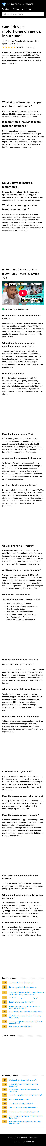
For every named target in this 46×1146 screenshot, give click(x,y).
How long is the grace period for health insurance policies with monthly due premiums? (26, 993)
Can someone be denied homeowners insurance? (22, 988)
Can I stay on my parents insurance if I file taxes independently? (26, 1022)
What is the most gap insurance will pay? (23, 998)
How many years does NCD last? (20, 1026)
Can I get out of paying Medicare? (21, 1103)
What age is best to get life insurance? (22, 1080)
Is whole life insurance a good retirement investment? (23, 1085)
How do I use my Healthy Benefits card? (23, 1108)
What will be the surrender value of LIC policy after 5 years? (25, 1017)
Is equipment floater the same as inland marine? (26, 1011)
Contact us (26, 9)
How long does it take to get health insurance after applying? (25, 1122)
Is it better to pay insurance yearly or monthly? (25, 1095)
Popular (16, 9)
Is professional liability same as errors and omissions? (24, 1090)
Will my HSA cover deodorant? (19, 1099)
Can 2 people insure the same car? (21, 983)
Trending (5, 9)
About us (15, 1142)
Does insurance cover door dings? (21, 1002)
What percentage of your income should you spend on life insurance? (24, 1007)
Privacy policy (28, 1142)
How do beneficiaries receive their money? (24, 1112)
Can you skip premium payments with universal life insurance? (25, 1117)
